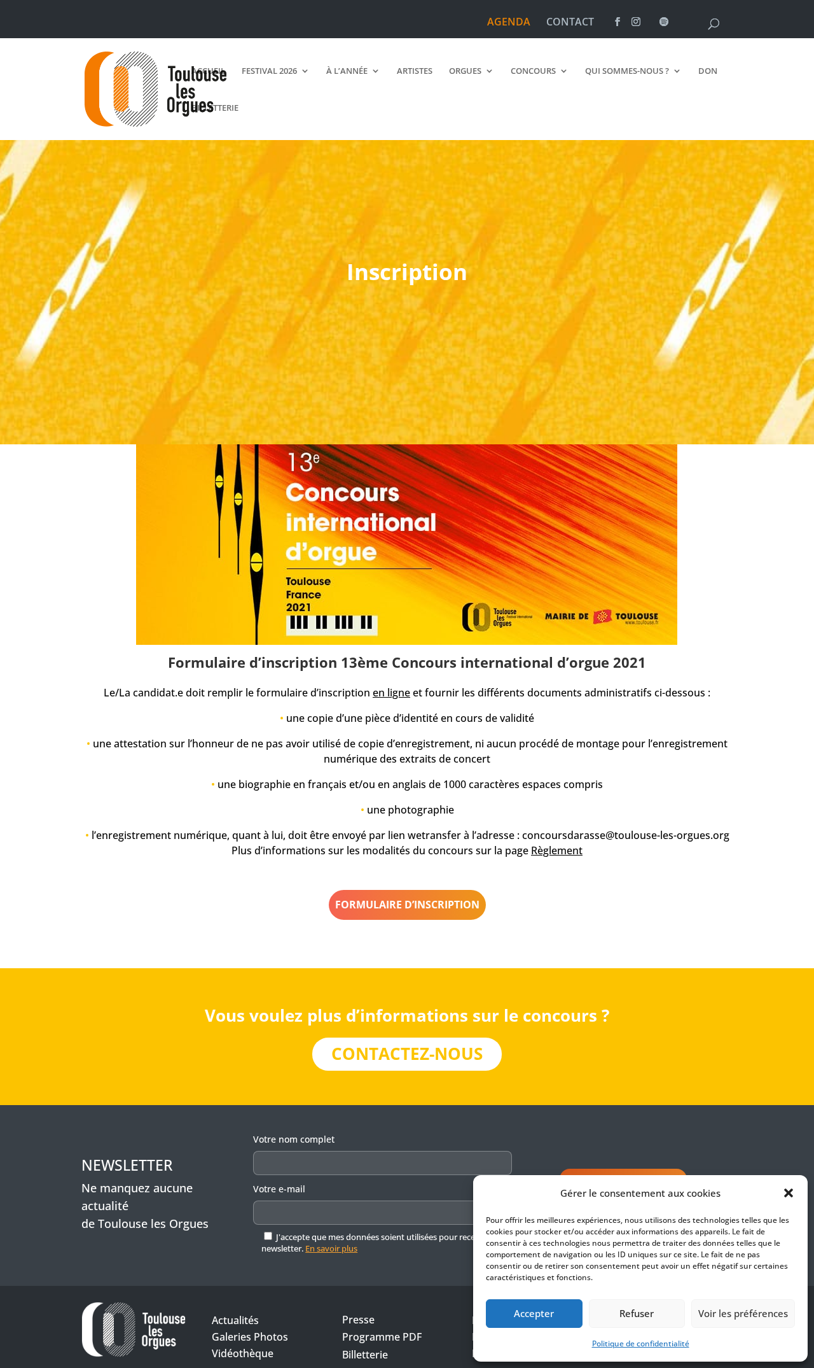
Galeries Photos (250, 1337)
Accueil (208, 71)
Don (707, 71)
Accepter (534, 1313)
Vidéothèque (242, 1353)
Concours (533, 71)
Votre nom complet (294, 1139)
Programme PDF (382, 1337)
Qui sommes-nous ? (627, 71)
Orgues (465, 71)
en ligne (391, 693)
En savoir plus (331, 1248)
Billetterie (214, 108)
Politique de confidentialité (640, 1343)
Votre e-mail (279, 1189)
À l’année (347, 71)
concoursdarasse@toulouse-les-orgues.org (625, 835)
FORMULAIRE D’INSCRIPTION (407, 905)
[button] (788, 1193)
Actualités (235, 1320)
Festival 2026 (269, 71)
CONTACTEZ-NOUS (407, 1053)
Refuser (636, 1313)
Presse (358, 1320)
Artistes (414, 71)
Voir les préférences (743, 1313)
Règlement (557, 850)
